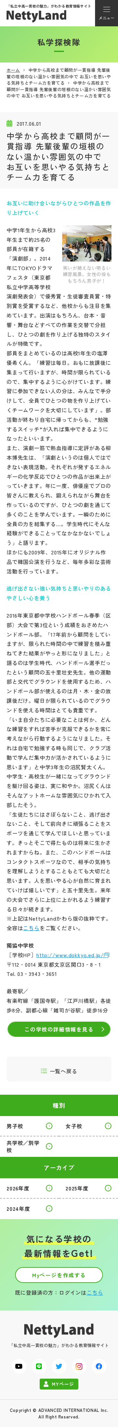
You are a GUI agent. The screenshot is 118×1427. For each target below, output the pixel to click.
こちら (31, 928)
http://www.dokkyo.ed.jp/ (70, 955)
